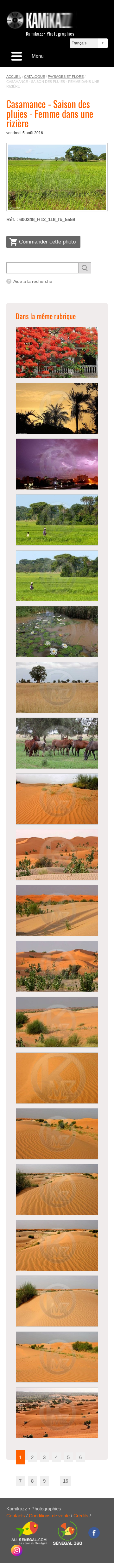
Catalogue (34, 76)
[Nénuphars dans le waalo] (57, 631)
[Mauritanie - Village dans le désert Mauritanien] (57, 1413)
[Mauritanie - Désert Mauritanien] (57, 799)
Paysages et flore (66, 76)
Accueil (13, 76)
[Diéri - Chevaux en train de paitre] (57, 743)
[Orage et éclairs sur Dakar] (57, 464)
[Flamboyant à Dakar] (57, 352)
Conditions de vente (49, 1515)
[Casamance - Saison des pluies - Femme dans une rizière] (57, 177)
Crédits (80, 1515)
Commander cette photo (47, 242)
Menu (37, 56)
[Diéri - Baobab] (57, 687)
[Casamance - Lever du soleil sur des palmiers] (57, 408)
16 (65, 1481)
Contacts (15, 1515)
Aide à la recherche (32, 281)
